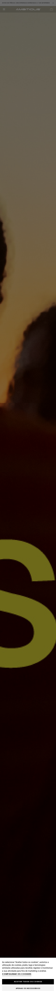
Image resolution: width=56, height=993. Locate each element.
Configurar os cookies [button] (16, 974)
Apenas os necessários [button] (28, 988)
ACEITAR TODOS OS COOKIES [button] (28, 981)
